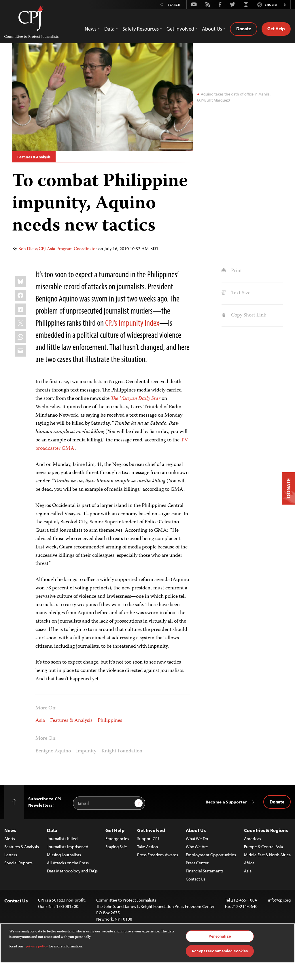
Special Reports (18, 862)
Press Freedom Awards (157, 854)
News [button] (91, 28)
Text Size (240, 293)
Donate (243, 28)
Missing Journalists (64, 854)
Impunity (86, 751)
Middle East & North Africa (267, 854)
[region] (147, 943)
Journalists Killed (62, 838)
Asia (40, 720)
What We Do (197, 838)
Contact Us (195, 879)
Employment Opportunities (211, 854)
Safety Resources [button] (140, 28)
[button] (284, 4)
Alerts (9, 838)
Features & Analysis (33, 157)
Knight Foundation (121, 751)
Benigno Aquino (53, 751)
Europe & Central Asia (263, 846)
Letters (10, 854)
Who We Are (197, 846)
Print (236, 271)
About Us (196, 830)
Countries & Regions (266, 830)
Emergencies (117, 838)
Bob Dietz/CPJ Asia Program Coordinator (57, 249)
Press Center (197, 862)
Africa (249, 862)
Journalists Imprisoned (67, 846)
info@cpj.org (279, 900)
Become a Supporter (226, 802)
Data (52, 830)
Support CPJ (148, 838)
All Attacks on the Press (68, 862)
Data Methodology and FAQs (72, 871)
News (10, 830)
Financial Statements (205, 871)
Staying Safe (116, 846)
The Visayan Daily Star (135, 398)
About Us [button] (212, 28)
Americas (252, 838)
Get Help (276, 28)
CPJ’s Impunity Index (132, 322)
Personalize (220, 936)
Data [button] (109, 28)
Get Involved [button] (180, 28)
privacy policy (37, 947)
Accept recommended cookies (220, 951)
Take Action (147, 846)
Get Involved (151, 830)
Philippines (110, 720)
